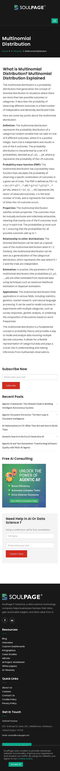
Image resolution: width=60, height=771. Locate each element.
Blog (4, 638)
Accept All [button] (16, 764)
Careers (6, 691)
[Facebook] (4, 620)
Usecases (7, 642)
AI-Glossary (16, 51)
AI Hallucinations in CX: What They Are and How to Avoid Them (30, 427)
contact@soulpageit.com (18, 735)
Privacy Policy (9, 703)
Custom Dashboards (13, 646)
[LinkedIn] (12, 620)
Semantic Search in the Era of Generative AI (23, 436)
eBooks (6, 658)
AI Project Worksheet (13, 662)
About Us (7, 687)
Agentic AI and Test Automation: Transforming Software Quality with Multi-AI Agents (29, 445)
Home (5, 51)
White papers (9, 666)
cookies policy (24, 758)
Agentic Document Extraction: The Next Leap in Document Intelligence (25, 416)
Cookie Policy (9, 699)
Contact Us (8, 695)
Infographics (9, 650)
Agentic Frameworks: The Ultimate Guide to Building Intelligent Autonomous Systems (27, 405)
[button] (5, 764)
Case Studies (9, 654)
